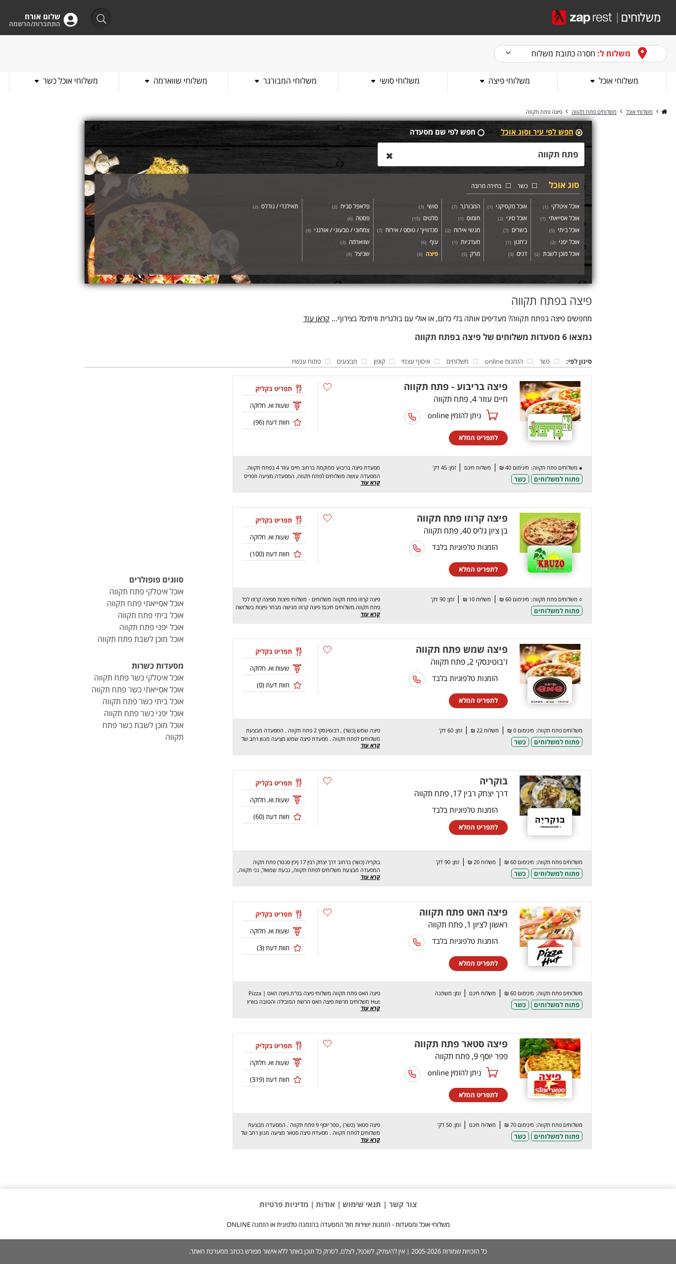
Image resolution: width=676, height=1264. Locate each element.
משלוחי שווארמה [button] (180, 80)
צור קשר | (399, 1204)
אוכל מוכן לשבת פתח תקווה (140, 638)
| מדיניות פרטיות (286, 1204)
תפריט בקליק (273, 388)
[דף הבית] (663, 111)
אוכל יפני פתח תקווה (151, 627)
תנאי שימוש (361, 1204)
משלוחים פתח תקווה (594, 111)
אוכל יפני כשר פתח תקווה (144, 713)
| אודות (328, 1204)
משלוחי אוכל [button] (618, 80)
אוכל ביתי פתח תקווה (151, 615)
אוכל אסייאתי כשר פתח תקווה (138, 689)
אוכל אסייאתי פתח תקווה (145, 603)
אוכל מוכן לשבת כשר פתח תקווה (143, 731)
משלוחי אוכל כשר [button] (70, 80)
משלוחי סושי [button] (400, 80)
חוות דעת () (271, 422)
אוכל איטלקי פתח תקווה (146, 591)
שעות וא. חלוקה (269, 405)
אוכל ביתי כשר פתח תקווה (143, 701)
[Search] (98, 18)
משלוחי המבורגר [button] (290, 80)
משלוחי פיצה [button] (509, 80)
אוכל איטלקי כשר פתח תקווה (139, 677)
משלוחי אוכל (639, 111)
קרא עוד (370, 482)
